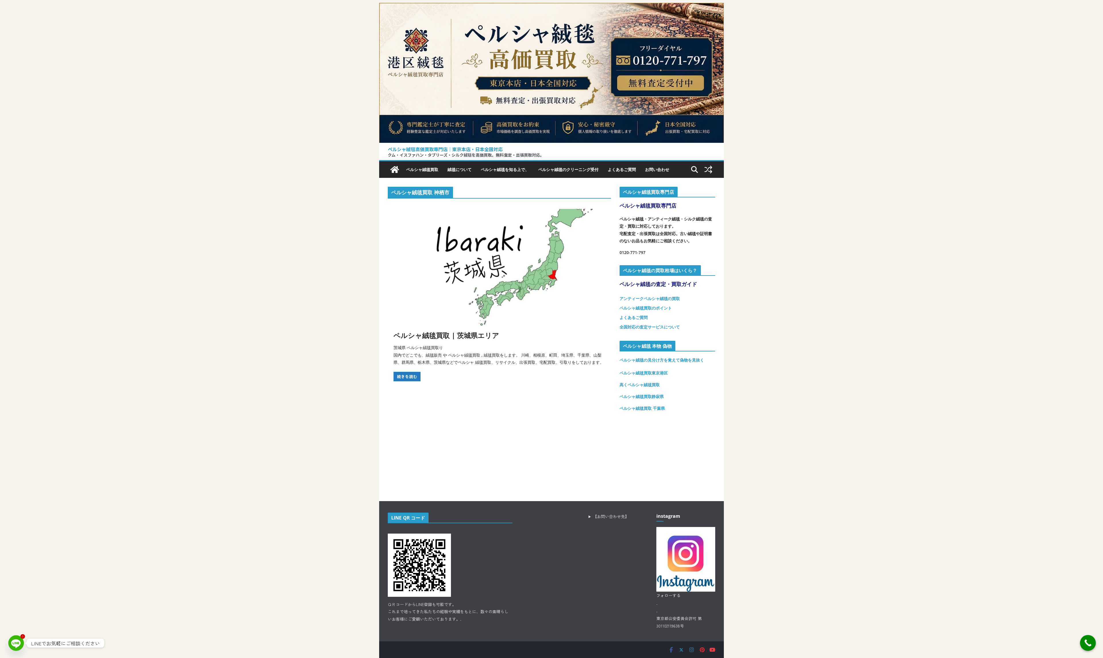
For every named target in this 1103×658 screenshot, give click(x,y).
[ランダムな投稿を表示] (708, 169)
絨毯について (460, 169)
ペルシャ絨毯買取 (422, 169)
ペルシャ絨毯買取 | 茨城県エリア (446, 335)
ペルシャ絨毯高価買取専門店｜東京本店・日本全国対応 (445, 149)
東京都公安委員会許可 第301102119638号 (679, 622)
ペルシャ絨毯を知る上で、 (505, 169)
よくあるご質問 (622, 169)
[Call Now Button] (1088, 643)
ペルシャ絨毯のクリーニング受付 (568, 169)
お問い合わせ (657, 169)
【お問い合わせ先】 (611, 516)
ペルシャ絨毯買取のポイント (646, 308)
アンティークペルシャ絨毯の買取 (650, 298)
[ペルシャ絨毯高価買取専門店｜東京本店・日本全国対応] (551, 7)
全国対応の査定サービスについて (650, 327)
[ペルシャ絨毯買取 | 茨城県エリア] (499, 268)
